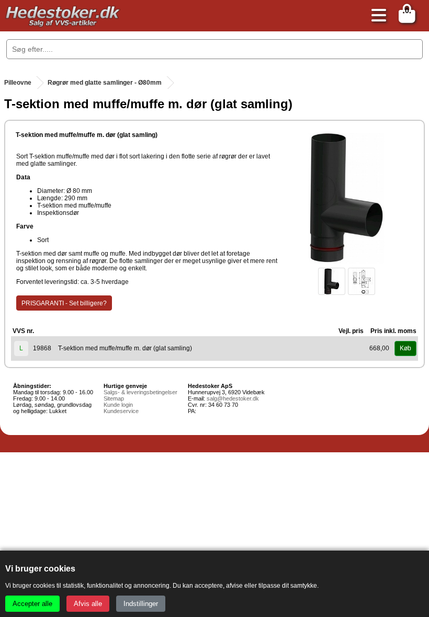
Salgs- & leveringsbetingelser (140, 392)
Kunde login (118, 405)
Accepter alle (32, 604)
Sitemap (114, 398)
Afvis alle (88, 604)
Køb (405, 348)
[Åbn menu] (376, 16)
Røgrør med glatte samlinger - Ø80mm (105, 82)
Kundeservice (121, 411)
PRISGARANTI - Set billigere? (64, 303)
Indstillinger (140, 604)
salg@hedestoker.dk (233, 398)
